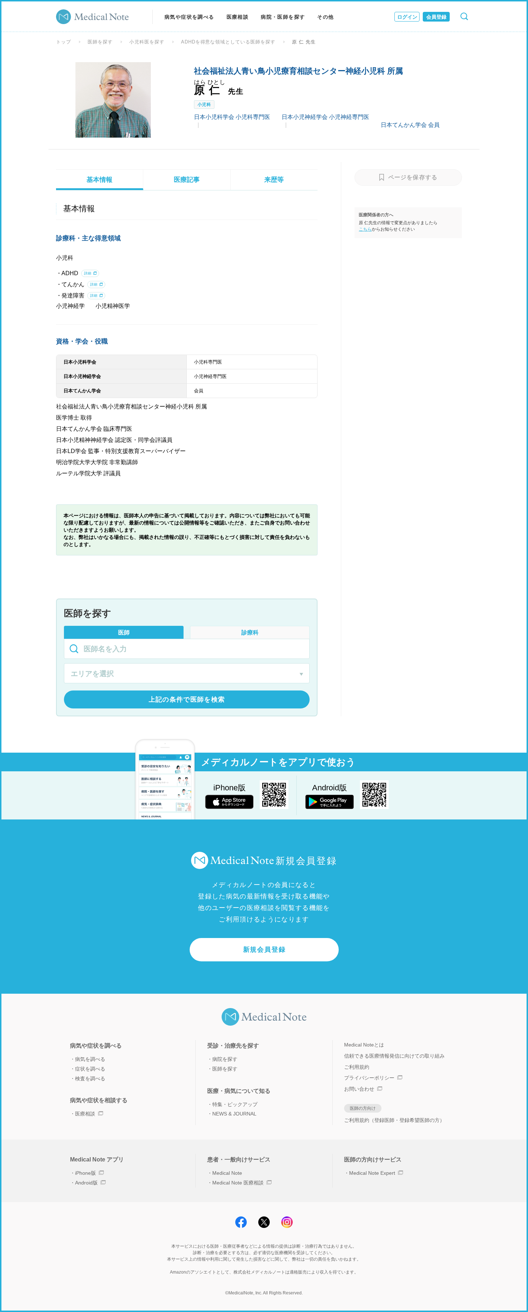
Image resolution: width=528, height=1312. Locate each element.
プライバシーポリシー (369, 1078)
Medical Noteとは (364, 1045)
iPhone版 (85, 1173)
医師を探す (100, 42)
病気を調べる (90, 1059)
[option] (113, 100)
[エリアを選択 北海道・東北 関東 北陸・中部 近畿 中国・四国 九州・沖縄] (187, 674)
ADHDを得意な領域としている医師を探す (228, 42)
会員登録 (436, 17)
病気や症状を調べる (189, 17)
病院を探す (224, 1059)
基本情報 (99, 179)
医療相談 (238, 17)
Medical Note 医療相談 (238, 1183)
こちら (365, 229)
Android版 (86, 1183)
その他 (325, 17)
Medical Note (227, 1173)
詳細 (87, 273)
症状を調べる (90, 1069)
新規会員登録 (264, 949)
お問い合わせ (359, 1089)
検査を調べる (90, 1078)
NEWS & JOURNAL (234, 1114)
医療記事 (187, 179)
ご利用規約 (356, 1067)
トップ (63, 42)
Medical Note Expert (372, 1173)
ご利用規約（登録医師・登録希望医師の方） (394, 1120)
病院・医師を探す (283, 17)
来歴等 (274, 179)
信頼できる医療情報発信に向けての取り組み (394, 1056)
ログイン (407, 17)
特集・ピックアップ (235, 1104)
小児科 (204, 104)
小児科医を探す (147, 42)
